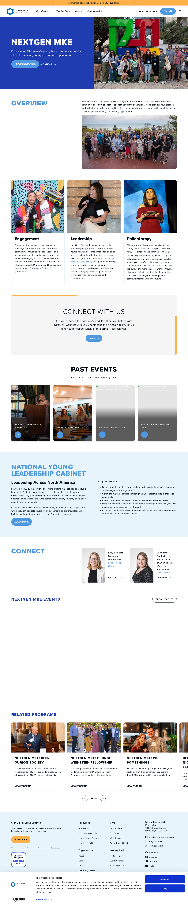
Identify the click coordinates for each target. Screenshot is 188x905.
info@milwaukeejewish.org (162, 837)
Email (110, 562)
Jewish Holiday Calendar (89, 838)
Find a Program (116, 855)
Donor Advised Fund (119, 843)
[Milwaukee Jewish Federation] (17, 11)
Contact (82, 860)
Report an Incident (148, 11)
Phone (118, 562)
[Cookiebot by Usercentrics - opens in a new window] (18, 900)
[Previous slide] (53, 2)
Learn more (21, 521)
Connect (46, 64)
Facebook (154, 852)
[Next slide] (134, 2)
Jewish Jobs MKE (86, 843)
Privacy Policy (56, 848)
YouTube (154, 861)
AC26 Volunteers (117, 865)
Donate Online (116, 828)
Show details (42, 899)
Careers (82, 865)
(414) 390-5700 (156, 841)
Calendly (112, 566)
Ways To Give (115, 838)
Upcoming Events (25, 64)
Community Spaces (87, 870)
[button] (92, 798)
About (81, 855)
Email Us (94, 338)
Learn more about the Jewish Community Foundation (94, 2)
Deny (165, 888)
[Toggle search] (180, 11)
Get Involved (93, 11)
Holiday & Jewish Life (88, 833)
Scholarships (84, 828)
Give (77, 11)
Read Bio (113, 577)
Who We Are (42, 11)
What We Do (62, 11)
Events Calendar (117, 860)
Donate (168, 11)
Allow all (165, 879)
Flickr (154, 866)
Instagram (154, 857)
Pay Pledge (114, 833)
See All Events (164, 599)
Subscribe (21, 839)
